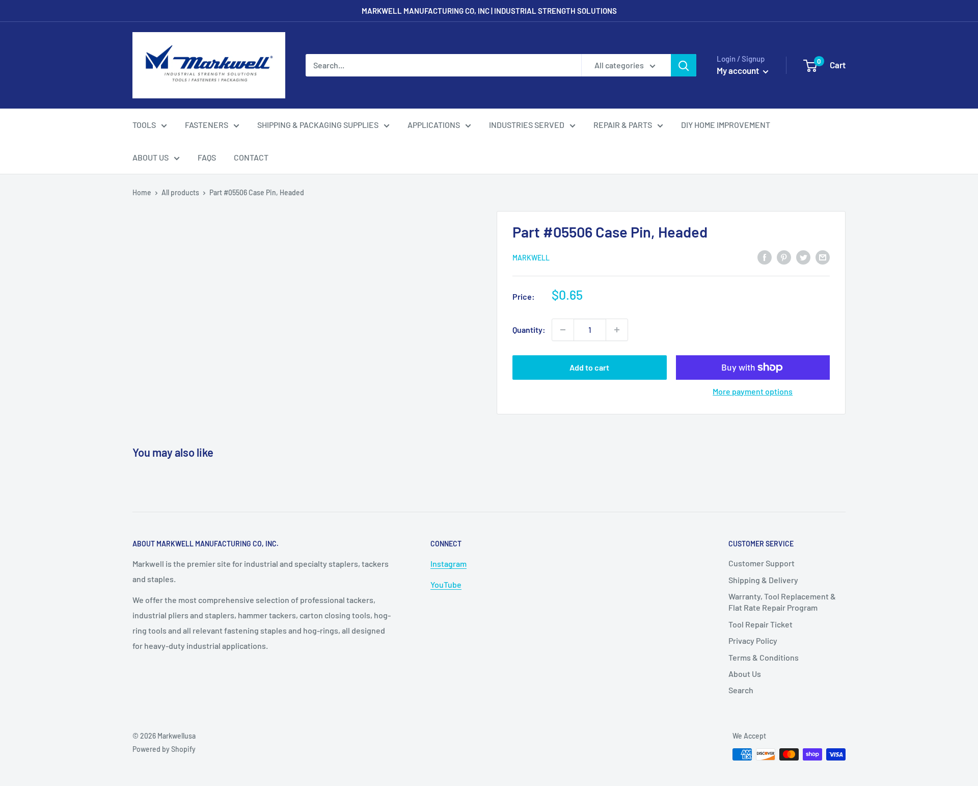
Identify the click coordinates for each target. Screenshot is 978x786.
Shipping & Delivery (763, 580)
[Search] (683, 65)
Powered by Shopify (164, 749)
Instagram (448, 563)
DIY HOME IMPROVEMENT (725, 124)
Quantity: (529, 329)
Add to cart (589, 367)
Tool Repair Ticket (760, 624)
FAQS (207, 157)
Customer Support (761, 563)
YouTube (445, 584)
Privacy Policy (752, 640)
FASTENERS (206, 124)
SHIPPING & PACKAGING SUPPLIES (317, 124)
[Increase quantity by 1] (617, 329)
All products (180, 192)
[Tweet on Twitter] (803, 257)
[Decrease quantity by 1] (563, 329)
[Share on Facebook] (764, 257)
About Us (744, 673)
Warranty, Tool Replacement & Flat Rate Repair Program (782, 601)
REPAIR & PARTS (622, 124)
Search (740, 690)
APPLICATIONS (434, 124)
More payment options (753, 391)
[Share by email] (823, 257)
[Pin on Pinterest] (784, 257)
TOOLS (144, 124)
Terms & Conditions (763, 657)
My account (738, 70)
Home (141, 192)
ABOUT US (150, 157)
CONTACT (251, 157)
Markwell (531, 257)
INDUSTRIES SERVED (526, 124)
